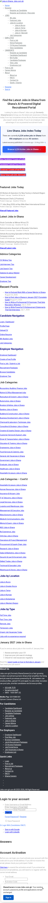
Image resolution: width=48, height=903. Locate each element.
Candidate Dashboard (18, 55)
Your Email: (9, 877)
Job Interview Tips (7, 264)
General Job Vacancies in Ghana (12, 456)
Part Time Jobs (6, 620)
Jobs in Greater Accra (8, 586)
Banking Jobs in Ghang (9, 410)
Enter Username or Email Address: (18, 805)
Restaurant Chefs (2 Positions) (12, 199)
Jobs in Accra (20, 25)
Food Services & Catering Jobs (12, 452)
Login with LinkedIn (12, 832)
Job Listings (9, 716)
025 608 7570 (10, 688)
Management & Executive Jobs (12, 511)
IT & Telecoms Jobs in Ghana (11, 498)
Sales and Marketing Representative (14, 242)
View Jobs (14, 63)
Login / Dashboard (7, 322)
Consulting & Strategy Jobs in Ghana (14, 426)
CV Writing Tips (6, 260)
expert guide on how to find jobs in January (24, 662)
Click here (4, 867)
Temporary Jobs (6, 628)
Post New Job (10, 737)
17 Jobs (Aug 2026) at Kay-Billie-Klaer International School (22, 204)
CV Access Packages (18, 45)
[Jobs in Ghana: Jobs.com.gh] (12, 1)
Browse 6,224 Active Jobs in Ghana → (24, 149)
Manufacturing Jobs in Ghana (11, 515)
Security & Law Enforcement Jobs (13, 557)
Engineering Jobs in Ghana (10, 448)
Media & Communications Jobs (12, 519)
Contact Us (14, 80)
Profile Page (4, 326)
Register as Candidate (18, 10)
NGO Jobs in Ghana (7, 527)
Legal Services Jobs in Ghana (11, 502)
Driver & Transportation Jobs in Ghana (14, 439)
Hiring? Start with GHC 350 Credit (13, 175)
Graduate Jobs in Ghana (9, 465)
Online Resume (6, 335)
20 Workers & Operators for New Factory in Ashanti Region (22, 193)
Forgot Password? (12, 817)
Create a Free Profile (8, 359)
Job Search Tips (6, 269)
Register (8, 8)
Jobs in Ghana (10, 721)
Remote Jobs (5, 624)
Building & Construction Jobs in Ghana (14, 414)
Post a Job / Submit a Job (10, 364)
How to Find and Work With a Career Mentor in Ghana (25, 292)
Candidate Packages (18, 60)
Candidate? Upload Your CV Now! (12, 164)
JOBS (7, 15)
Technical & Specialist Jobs (10, 566)
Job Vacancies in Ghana (14, 750)
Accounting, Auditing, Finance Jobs (13, 388)
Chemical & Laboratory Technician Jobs (15, 422)
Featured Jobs (15, 20)
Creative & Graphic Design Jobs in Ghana (15, 431)
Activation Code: (11, 882)
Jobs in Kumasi (20, 30)
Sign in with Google (12, 830)
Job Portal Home (11, 747)
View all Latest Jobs (8, 248)
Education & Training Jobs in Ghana (13, 443)
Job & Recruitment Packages (16, 742)
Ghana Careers (10, 776)
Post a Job (14, 40)
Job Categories (16, 35)
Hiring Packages (16, 43)
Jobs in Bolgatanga (7, 599)
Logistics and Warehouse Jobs (12, 506)
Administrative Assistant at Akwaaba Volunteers (19, 228)
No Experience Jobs (7, 532)
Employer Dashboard (8, 355)
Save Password (14, 821)
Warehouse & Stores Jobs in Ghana (13, 570)
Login (7, 761)
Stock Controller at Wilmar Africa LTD (14, 223)
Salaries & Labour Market (9, 273)
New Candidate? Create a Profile (12, 159)
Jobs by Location (16, 23)
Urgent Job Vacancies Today (11, 632)
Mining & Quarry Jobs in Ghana (12, 523)
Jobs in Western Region (9, 603)
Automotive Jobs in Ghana (10, 401)
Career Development (8, 277)
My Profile (14, 58)
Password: (9, 810)
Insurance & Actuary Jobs (10, 494)
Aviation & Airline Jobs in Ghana (12, 405)
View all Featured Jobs (9, 211)
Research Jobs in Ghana (9, 549)
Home (7, 5)
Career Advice (10, 70)
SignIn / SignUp (16, 83)
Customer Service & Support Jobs (13, 435)
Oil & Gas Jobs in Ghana (9, 536)
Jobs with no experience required (13, 636)
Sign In (7, 89)
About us (13, 75)
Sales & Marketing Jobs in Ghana (12, 553)
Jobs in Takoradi (21, 33)
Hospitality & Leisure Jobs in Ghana (13, 473)
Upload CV (4, 330)
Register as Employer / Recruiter (22, 13)
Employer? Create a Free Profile (12, 170)
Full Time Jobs (5, 615)
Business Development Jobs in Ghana (14, 418)
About (7, 73)
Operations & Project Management (13, 540)
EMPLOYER (9, 38)
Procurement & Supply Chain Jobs (13, 544)
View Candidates (16, 48)
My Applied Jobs (6, 339)
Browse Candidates (7, 372)
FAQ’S (12, 78)
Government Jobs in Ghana (10, 460)
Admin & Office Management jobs (13, 393)
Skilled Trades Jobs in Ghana (11, 561)
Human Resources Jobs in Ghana (13, 489)
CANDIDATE (9, 50)
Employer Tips (5, 281)
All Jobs (13, 18)
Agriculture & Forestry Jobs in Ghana (14, 397)
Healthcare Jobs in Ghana (10, 469)
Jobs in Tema (20, 28)
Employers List (15, 65)
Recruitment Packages (9, 368)
